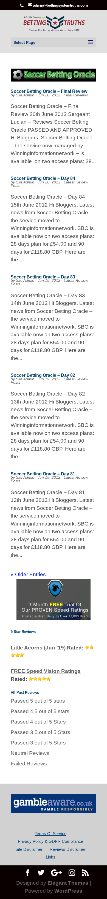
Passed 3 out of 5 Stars (38, 743)
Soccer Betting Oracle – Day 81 (43, 474)
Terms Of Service (50, 833)
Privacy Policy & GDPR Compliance (50, 841)
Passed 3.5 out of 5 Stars (40, 732)
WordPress (68, 891)
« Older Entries (28, 574)
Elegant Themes (67, 883)
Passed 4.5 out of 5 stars (40, 711)
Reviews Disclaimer (68, 849)
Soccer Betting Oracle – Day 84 (43, 178)
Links (50, 857)
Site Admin (25, 95)
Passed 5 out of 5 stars (38, 701)
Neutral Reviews (30, 753)
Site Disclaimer (29, 849)
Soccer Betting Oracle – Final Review (49, 91)
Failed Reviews (29, 764)
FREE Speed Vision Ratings (46, 671)
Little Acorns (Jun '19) (38, 648)
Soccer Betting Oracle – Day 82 (43, 375)
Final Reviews (76, 95)
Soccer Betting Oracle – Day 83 (43, 277)
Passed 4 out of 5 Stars (38, 722)
